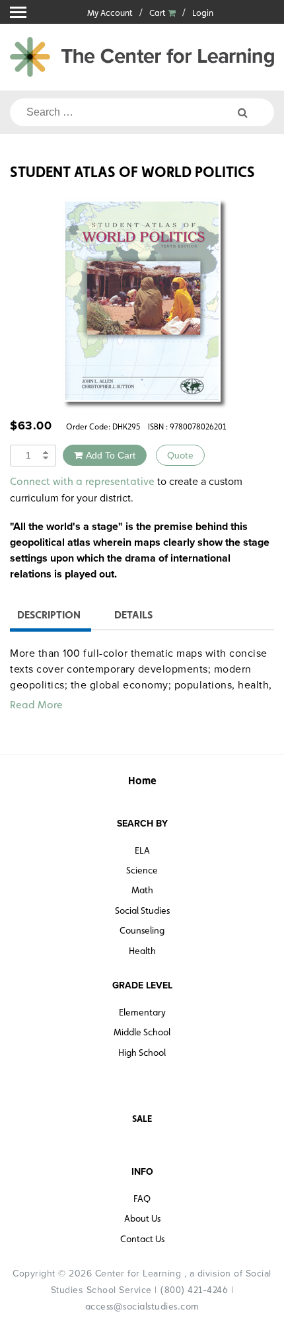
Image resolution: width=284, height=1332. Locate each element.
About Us (142, 1218)
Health (142, 950)
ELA (142, 850)
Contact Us (142, 1239)
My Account (110, 13)
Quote (180, 455)
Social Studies (142, 910)
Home (142, 780)
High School (142, 1052)
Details (133, 615)
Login (202, 13)
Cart (158, 13)
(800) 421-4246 (194, 1289)
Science (142, 870)
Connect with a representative (82, 481)
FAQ (142, 1198)
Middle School (142, 1032)
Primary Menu (18, 12)
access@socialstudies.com (142, 1306)
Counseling (142, 930)
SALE (142, 1118)
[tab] (49, 617)
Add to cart (110, 455)
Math (142, 890)
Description (49, 615)
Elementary (142, 1012)
